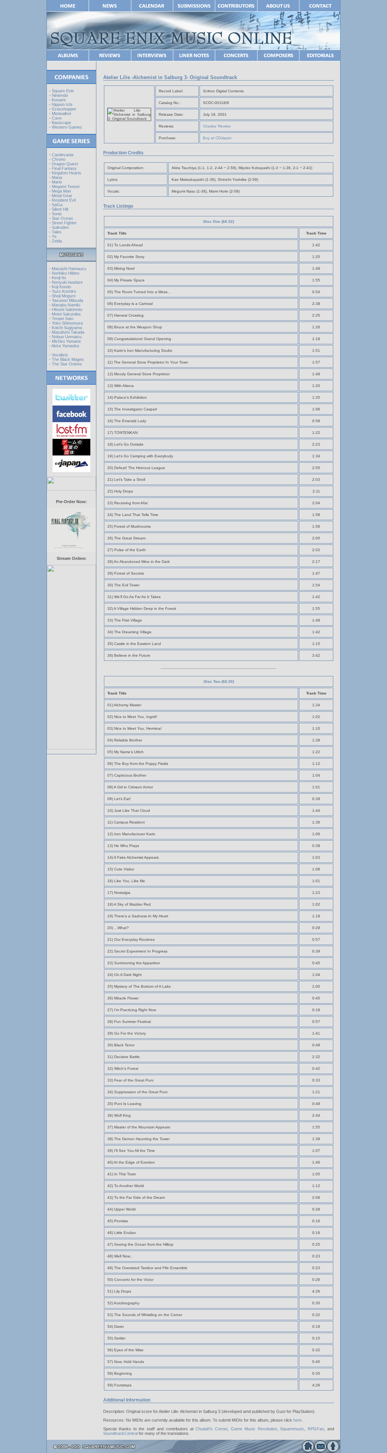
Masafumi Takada (68, 332)
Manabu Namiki (66, 305)
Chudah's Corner (211, 1429)
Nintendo (60, 95)
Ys (54, 236)
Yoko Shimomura (67, 323)
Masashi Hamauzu (69, 268)
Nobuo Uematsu (67, 336)
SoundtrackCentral (120, 1433)
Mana (57, 177)
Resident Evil (64, 200)
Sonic (57, 213)
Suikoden (60, 227)
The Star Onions (67, 364)
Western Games (67, 127)
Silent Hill (60, 209)
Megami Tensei (65, 186)
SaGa (57, 204)
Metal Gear (62, 195)
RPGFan (316, 1429)
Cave (57, 118)
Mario (57, 182)
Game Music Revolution (254, 1429)
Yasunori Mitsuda (67, 300)
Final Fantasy (64, 168)
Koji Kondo (61, 286)
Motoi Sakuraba (66, 314)
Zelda (57, 241)
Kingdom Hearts (66, 173)
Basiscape (61, 122)
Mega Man (61, 191)
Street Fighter (64, 223)
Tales (57, 232)
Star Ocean (62, 218)
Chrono (58, 159)
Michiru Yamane (66, 341)
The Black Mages (68, 359)
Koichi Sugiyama (67, 327)
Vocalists (60, 355)
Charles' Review (217, 126)
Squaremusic (292, 1429)
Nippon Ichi (62, 104)
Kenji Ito (59, 277)
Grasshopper (64, 109)
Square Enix (63, 91)
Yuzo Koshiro (64, 291)
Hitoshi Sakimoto (67, 309)
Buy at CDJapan (217, 138)
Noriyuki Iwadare (67, 282)
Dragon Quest (65, 164)
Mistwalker (61, 113)
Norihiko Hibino (65, 273)
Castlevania (62, 154)
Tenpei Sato (62, 318)
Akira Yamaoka (65, 345)
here (297, 1420)
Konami (58, 100)
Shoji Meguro (64, 296)
